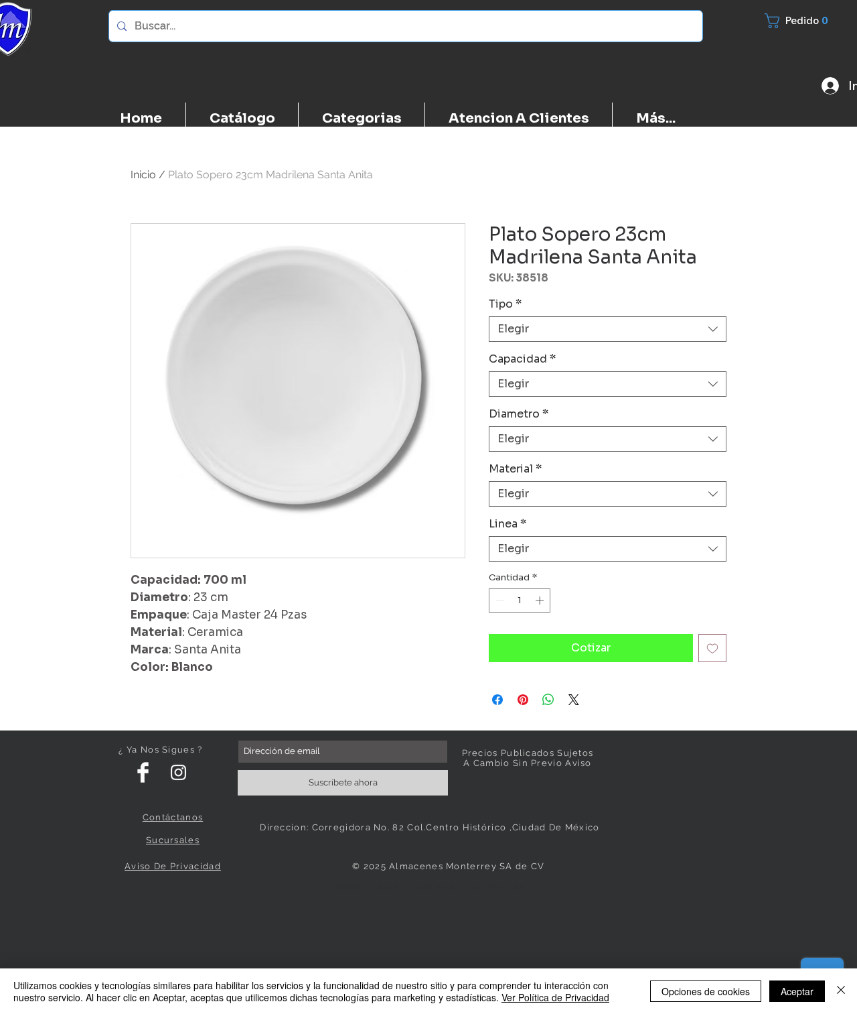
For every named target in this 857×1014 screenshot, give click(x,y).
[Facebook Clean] (143, 772)
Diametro (518, 414)
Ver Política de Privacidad (555, 997)
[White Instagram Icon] (178, 772)
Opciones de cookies (705, 991)
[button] (804, 20)
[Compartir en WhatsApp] (548, 700)
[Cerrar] (841, 991)
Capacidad (522, 359)
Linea (507, 524)
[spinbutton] (520, 600)
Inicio (143, 174)
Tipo (505, 304)
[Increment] (541, 600)
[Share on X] (574, 700)
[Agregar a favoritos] (712, 648)
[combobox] (607, 329)
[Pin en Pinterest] (523, 700)
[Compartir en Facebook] (497, 700)
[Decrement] (499, 600)
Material (515, 469)
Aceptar (797, 991)
